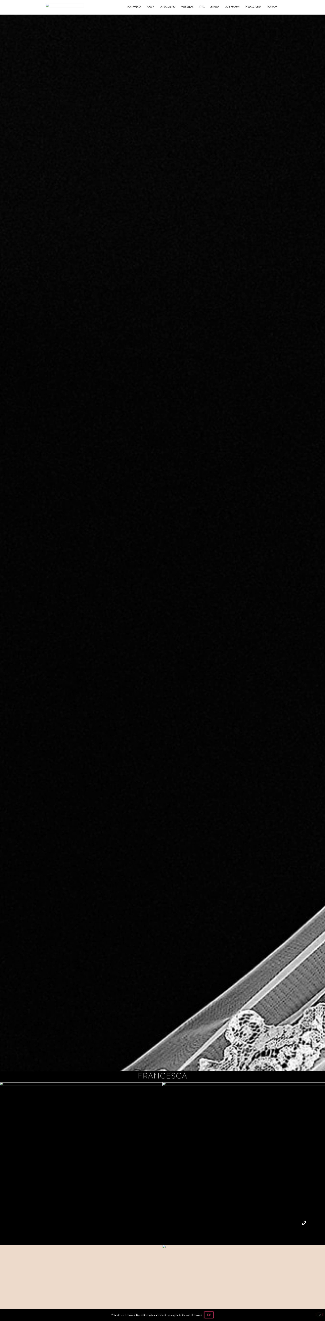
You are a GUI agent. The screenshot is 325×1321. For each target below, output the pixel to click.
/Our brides (187, 7)
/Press (201, 7)
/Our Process (232, 7)
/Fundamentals (253, 7)
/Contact (272, 7)
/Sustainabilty (167, 7)
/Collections (134, 7)
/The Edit (214, 7)
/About (150, 7)
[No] (319, 1314)
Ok (209, 1315)
